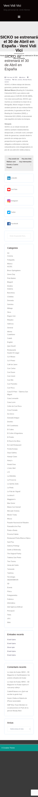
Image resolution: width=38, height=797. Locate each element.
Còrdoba (10, 297)
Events (9, 587)
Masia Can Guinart (14, 507)
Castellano (10, 55)
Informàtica (11, 603)
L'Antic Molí (11, 468)
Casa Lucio (11, 402)
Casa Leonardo (12, 398)
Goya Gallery (12, 453)
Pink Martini (11, 278)
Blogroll (10, 282)
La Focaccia (11, 480)
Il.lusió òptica (11, 639)
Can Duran (11, 372)
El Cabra (10, 429)
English (10, 342)
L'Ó (8, 472)
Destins (10, 286)
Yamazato (10, 569)
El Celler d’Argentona (15, 433)
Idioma (9, 331)
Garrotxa (10, 304)
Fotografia (10, 260)
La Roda (10, 487)
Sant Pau (10, 542)
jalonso (23, 77)
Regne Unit (11, 316)
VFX (8, 618)
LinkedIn (13, 178)
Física (9, 591)
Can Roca (10, 388)
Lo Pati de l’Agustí (13, 491)
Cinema (10, 256)
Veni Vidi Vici (12, 5)
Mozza (9, 519)
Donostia (10, 300)
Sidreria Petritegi (13, 546)
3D (8, 583)
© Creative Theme (8, 748)
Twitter (13, 212)
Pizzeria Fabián (13, 534)
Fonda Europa (12, 449)
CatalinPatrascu (13, 691)
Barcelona (11, 293)
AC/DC (9, 266)
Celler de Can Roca (14, 406)
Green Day (11, 274)
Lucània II (10, 495)
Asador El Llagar (13, 353)
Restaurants (11, 350)
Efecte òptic (11, 647)
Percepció (10, 611)
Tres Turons (11, 561)
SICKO (7, 82)
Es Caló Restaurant (14, 445)
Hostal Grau (11, 464)
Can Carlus (11, 368)
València (10, 324)
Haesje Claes (12, 456)
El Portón (10, 437)
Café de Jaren (12, 364)
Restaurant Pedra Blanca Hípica (18, 538)
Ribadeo (10, 320)
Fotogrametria (12, 595)
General (10, 328)
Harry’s (9, 460)
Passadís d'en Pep (14, 526)
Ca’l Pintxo (11, 360)
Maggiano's (11, 499)
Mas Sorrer (11, 503)
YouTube (13, 189)
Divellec (10, 422)
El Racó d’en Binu (13, 441)
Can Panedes (12, 384)
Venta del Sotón (13, 565)
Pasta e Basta (12, 530)
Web (9, 622)
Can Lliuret (11, 376)
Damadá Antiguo (13, 418)
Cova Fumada (12, 410)
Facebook (14, 223)
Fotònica (10, 599)
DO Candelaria (12, 425)
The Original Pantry (14, 553)
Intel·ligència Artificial (14, 607)
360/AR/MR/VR (12, 580)
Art (8, 253)
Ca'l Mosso (11, 357)
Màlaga (10, 308)
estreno (20, 79)
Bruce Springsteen (14, 270)
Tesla (9, 615)
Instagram (14, 201)
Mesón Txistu (12, 515)
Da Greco (10, 414)
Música (9, 264)
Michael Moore (27, 79)
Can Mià (10, 380)
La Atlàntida (11, 476)
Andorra (10, 289)
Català (9, 338)
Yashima (10, 573)
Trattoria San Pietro (14, 557)
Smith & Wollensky (14, 550)
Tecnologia (11, 577)
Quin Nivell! (11, 346)
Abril (15, 79)
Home (2, 55)
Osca (9, 312)
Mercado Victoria (13, 511)
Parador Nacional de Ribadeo (18, 522)
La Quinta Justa (12, 484)
